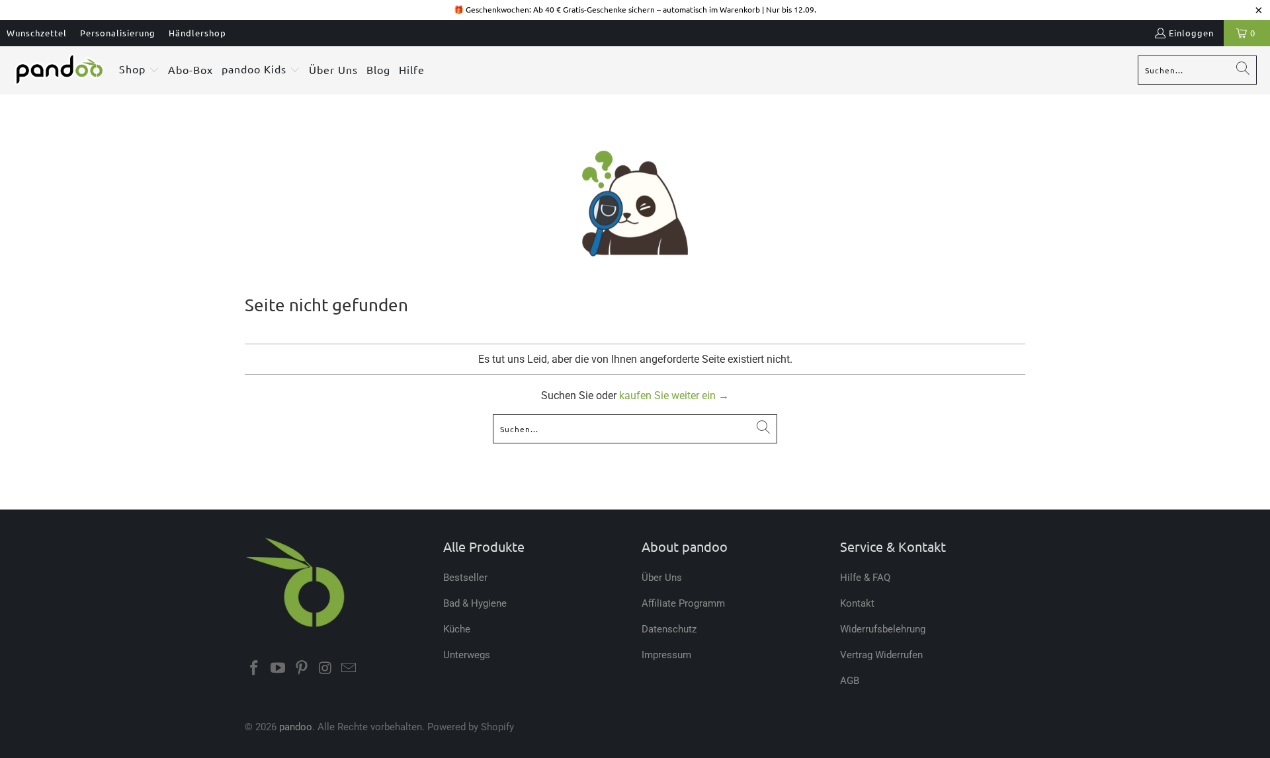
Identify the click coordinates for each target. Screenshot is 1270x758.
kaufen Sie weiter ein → (674, 395)
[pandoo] (59, 70)
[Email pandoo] (349, 668)
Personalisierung (117, 32)
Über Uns (662, 578)
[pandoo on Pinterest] (302, 668)
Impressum (666, 655)
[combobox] (1197, 70)
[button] (139, 70)
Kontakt (857, 603)
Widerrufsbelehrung (882, 629)
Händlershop (197, 32)
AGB (849, 681)
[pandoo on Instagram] (325, 668)
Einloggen (1191, 32)
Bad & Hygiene (475, 603)
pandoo (295, 727)
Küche (456, 629)
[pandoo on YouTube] (278, 668)
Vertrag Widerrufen (881, 655)
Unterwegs (466, 655)
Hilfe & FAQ (865, 578)
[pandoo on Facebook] (255, 668)
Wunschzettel (37, 32)
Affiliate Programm (683, 603)
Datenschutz (669, 629)
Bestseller (465, 578)
